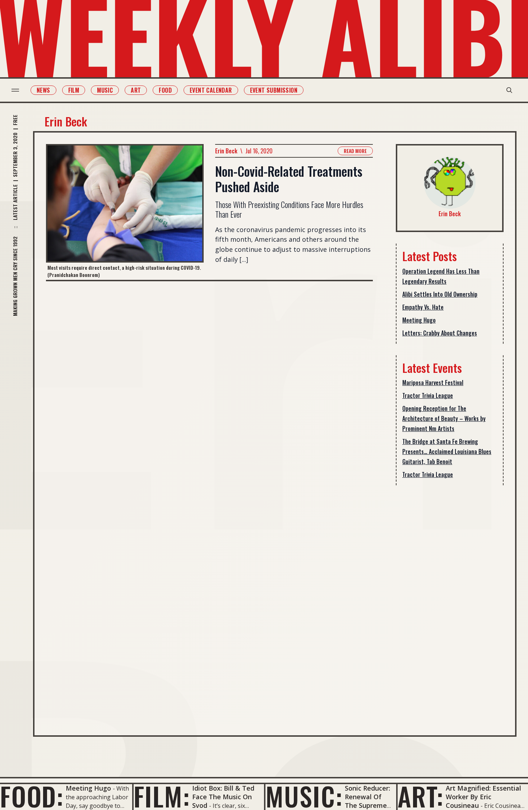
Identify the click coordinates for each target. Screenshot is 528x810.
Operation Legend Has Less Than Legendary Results (441, 276)
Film (73, 90)
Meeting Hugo (419, 320)
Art (136, 90)
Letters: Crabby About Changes (439, 333)
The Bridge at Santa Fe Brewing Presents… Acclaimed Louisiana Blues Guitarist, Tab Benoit (446, 451)
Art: (421, 796)
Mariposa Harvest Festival (432, 382)
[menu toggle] (15, 90)
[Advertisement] (450, 604)
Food (165, 90)
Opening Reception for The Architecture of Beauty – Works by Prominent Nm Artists (444, 418)
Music (105, 90)
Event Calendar (211, 90)
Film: (162, 796)
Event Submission (273, 90)
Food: (32, 796)
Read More (355, 150)
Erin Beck (226, 151)
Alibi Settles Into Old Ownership (439, 294)
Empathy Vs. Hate (423, 307)
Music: (304, 796)
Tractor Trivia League (427, 395)
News (43, 90)
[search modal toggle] (509, 90)
